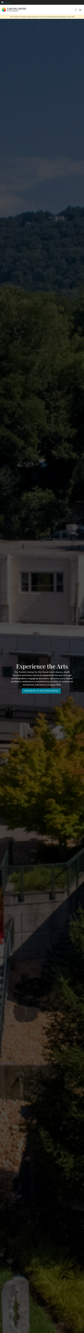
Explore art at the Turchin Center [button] (41, 691)
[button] (80, 10)
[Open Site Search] (76, 10)
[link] (7, 2)
